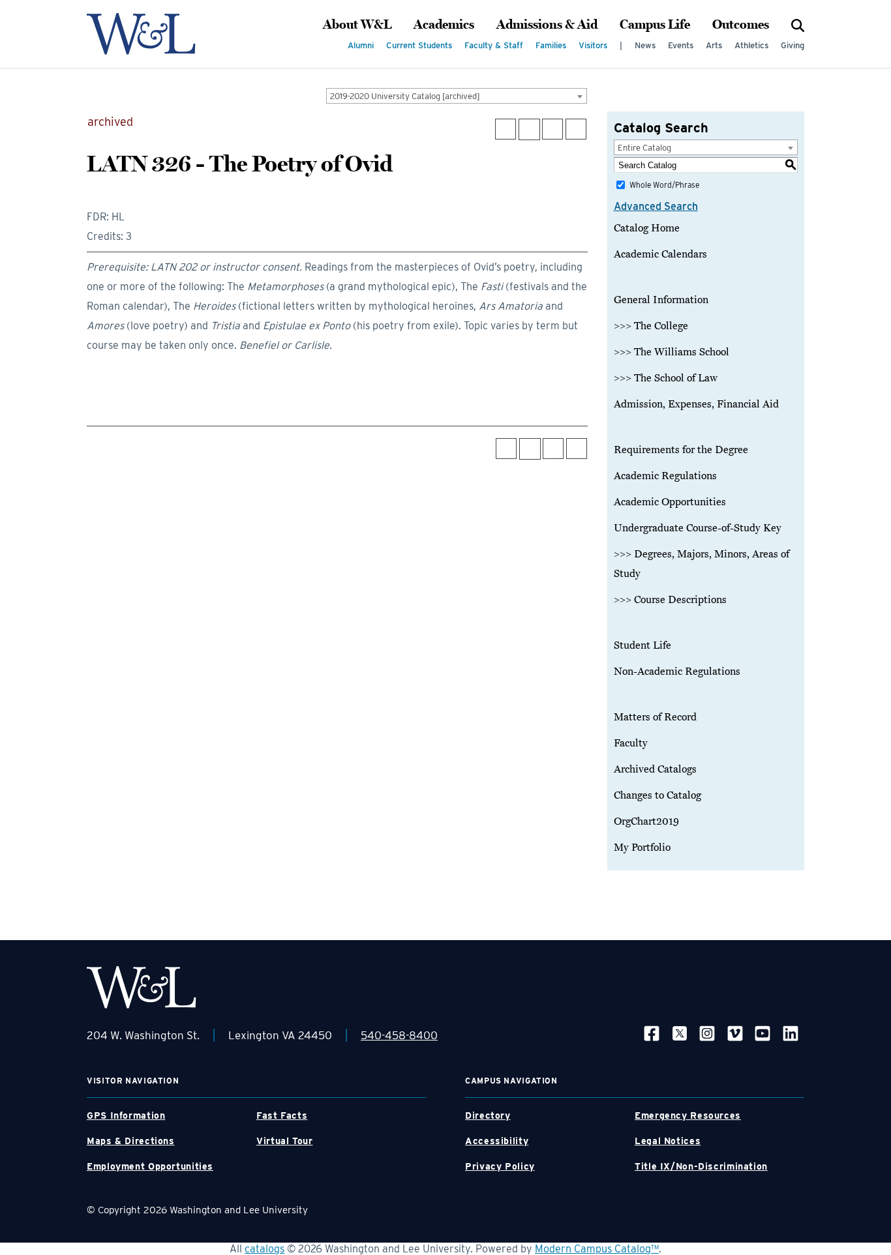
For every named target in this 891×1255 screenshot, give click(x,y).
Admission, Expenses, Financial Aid (696, 404)
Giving (792, 45)
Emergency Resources (688, 1115)
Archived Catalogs (655, 769)
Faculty (631, 743)
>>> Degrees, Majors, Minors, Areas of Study (701, 564)
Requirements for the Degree (681, 449)
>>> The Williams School (671, 352)
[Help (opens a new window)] (576, 129)
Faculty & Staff (493, 45)
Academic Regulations (665, 475)
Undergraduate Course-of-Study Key (697, 528)
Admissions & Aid (546, 25)
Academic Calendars (660, 254)
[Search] (797, 25)
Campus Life (655, 25)
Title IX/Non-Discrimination (701, 1166)
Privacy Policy (500, 1166)
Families (551, 45)
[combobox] (456, 96)
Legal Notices (668, 1141)
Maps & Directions (131, 1141)
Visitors (593, 45)
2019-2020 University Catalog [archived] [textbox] (405, 96)
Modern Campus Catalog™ (597, 1249)
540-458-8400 (399, 1035)
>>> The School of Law (665, 378)
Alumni (361, 45)
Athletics (751, 45)
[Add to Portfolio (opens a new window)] (505, 129)
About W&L (357, 25)
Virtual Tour (284, 1141)
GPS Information (126, 1115)
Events (680, 45)
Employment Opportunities (150, 1166)
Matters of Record (655, 717)
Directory (488, 1115)
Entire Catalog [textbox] (644, 148)
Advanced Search (656, 206)
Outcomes (740, 25)
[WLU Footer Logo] (141, 987)
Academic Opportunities (670, 502)
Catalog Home (647, 228)
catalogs (264, 1249)
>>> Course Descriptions (670, 599)
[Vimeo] (735, 1033)
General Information (661, 299)
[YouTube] (762, 1033)
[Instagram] (707, 1033)
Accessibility (496, 1141)
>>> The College (651, 325)
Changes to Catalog (657, 795)
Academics (444, 25)
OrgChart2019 (646, 821)
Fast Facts (281, 1115)
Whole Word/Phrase (664, 185)
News (645, 45)
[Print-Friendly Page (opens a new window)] (552, 129)
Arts (714, 45)
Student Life (642, 645)
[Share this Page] (529, 129)
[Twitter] (679, 1033)
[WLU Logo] (141, 34)
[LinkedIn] (790, 1033)
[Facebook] (651, 1033)
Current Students (419, 45)
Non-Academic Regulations (677, 671)
